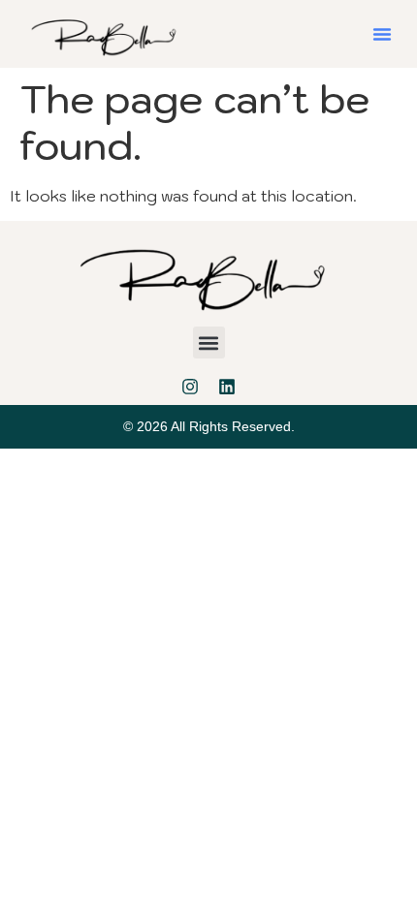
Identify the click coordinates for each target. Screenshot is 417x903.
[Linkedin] (227, 386)
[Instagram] (190, 386)
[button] (382, 33)
